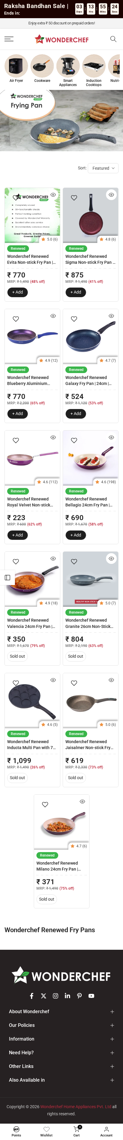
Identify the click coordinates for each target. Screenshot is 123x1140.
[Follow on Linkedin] (67, 995)
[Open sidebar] (7, 577)
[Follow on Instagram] (56, 995)
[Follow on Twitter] (44, 995)
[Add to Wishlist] (16, 198)
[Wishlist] (46, 1129)
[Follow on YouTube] (91, 995)
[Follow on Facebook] (32, 995)
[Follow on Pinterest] (79, 995)
